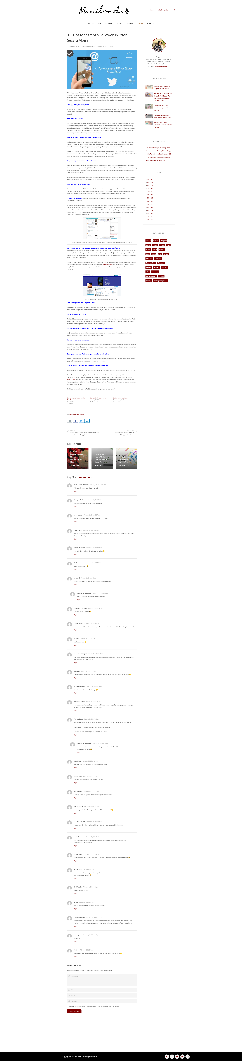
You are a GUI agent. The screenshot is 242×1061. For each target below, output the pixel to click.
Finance (161, 249)
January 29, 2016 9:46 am (92, 854)
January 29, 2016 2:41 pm (86, 869)
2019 (150, 195)
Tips (106, 46)
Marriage (149, 258)
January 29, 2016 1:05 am (100, 593)
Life (159, 254)
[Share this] (75, 421)
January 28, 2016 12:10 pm (94, 547)
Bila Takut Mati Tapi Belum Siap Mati (157, 148)
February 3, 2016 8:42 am (86, 902)
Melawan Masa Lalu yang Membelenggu (158, 151)
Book (148, 245)
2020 (150, 192)
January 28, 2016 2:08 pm (91, 623)
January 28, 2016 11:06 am (96, 500)
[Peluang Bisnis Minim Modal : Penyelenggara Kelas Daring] (102, 458)
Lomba (165, 254)
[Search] (174, 10)
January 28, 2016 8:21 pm (90, 761)
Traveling (155, 272)
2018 (150, 198)
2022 (150, 185)
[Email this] (69, 421)
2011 (150, 220)
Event (148, 249)
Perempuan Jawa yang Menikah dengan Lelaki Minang (161, 108)
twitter (82, 415)
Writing (148, 281)
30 (111, 46)
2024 (149, 179)
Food (148, 254)
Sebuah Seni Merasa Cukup (98, 398)
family (155, 249)
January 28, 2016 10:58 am (98, 485)
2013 (150, 213)
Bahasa (155, 241)
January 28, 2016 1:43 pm (88, 578)
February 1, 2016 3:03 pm (90, 887)
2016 (150, 204)
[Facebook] (167, 1056)
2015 (150, 207)
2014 (150, 210)
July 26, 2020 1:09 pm (86, 950)
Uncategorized (151, 276)
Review (148, 267)
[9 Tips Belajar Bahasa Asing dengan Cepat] (126, 458)
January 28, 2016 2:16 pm (87, 638)
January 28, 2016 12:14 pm (95, 563)
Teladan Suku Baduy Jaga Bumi (155, 160)
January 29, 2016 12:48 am (94, 821)
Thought (164, 267)
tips (78, 415)
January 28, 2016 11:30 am (91, 530)
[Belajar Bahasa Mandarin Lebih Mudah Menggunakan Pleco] (77, 458)
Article (148, 241)
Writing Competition (160, 281)
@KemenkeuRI (108, 264)
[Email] (182, 1056)
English (162, 245)
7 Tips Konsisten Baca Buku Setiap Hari (158, 157)
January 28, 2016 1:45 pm (94, 608)
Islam (154, 254)
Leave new (85, 477)
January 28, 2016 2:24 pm (95, 654)
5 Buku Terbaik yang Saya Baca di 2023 (158, 154)
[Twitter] (177, 1056)
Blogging (164, 241)
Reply (75, 491)
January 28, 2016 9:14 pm (89, 776)
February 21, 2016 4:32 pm (91, 935)
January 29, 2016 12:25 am (92, 806)
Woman (161, 276)
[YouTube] (187, 1056)
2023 (150, 182)
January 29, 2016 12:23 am (91, 791)
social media (73, 415)
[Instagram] (172, 1056)
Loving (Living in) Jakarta (120, 398)
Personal (161, 263)
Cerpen (154, 245)
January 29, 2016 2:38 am (93, 837)
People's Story (151, 263)
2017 (150, 201)
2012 (150, 216)
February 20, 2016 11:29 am (94, 917)
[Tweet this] (81, 421)
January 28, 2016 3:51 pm (88, 671)
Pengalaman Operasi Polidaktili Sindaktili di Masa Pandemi (163, 124)
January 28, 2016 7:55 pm (91, 719)
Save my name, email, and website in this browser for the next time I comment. (94, 1006)
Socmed (101, 46)
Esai (168, 245)
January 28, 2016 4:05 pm (94, 686)
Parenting (158, 258)
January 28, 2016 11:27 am (92, 515)
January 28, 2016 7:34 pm (92, 701)
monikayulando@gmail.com (162, 66)
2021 (150, 188)
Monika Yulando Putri (89, 46)
